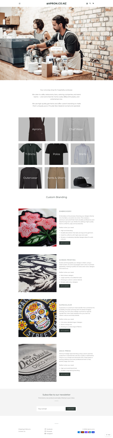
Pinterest (49, 431)
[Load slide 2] (56, 80)
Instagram (49, 433)
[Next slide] (93, 80)
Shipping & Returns (24, 429)
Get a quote (65, 285)
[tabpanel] (56, 44)
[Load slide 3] (58, 80)
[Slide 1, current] (55, 80)
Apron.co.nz (91, 429)
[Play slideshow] (89, 80)
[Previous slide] (19, 80)
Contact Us (21, 431)
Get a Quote (65, 243)
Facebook (49, 429)
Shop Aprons (56, 48)
